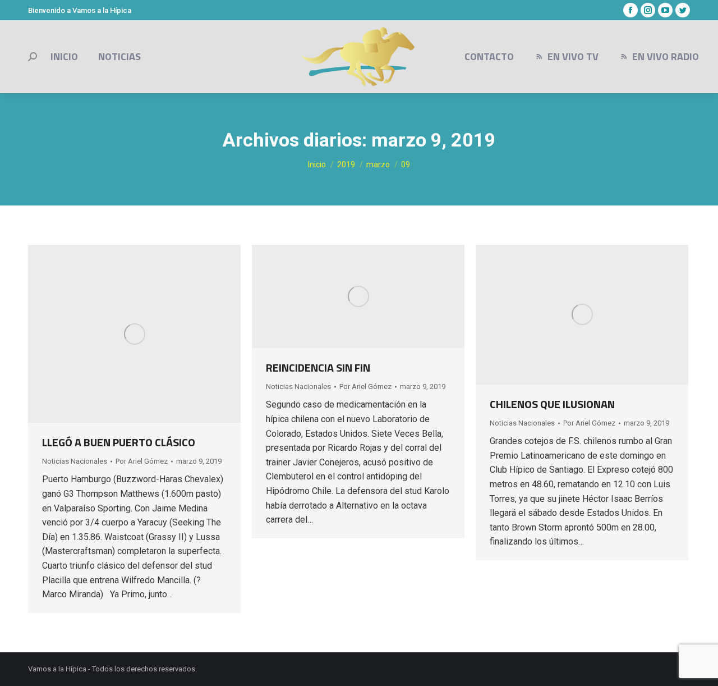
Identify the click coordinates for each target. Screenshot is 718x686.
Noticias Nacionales (74, 461)
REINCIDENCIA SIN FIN (318, 367)
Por (142, 461)
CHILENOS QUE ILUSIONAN (552, 404)
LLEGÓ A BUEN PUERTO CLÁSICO (118, 442)
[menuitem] (64, 56)
